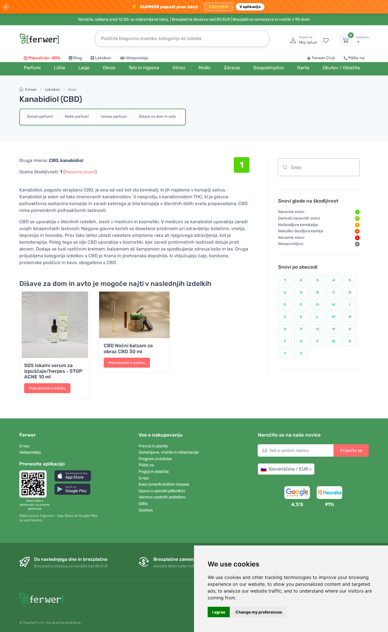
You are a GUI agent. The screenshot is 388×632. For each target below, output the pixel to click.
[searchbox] (331, 169)
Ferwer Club (323, 58)
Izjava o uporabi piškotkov (162, 490)
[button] (73, 475)
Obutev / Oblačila (341, 67)
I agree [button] (218, 612)
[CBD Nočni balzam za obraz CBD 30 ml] (134, 315)
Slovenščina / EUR (288, 469)
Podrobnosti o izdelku (47, 388)
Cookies (146, 510)
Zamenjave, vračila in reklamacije (169, 452)
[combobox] (319, 167)
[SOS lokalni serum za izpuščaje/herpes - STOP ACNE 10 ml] (55, 325)
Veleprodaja (137, 58)
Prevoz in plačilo (153, 446)
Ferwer (31, 89)
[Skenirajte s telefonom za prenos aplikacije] (34, 484)
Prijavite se (351, 450)
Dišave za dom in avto (157, 116)
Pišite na (356, 58)
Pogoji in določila (154, 471)
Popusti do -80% (44, 58)
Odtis (143, 503)
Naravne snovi (80, 171)
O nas (24, 446)
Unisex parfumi (114, 116)
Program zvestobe (155, 458)
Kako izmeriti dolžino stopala (164, 484)
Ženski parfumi (40, 116)
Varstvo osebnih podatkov (162, 497)
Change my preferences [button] (258, 612)
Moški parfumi (77, 116)
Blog (77, 58)
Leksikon (103, 58)
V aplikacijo (250, 7)
